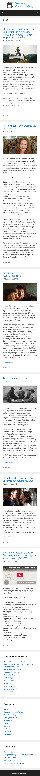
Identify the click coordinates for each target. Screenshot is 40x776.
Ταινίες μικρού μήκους (15, 377)
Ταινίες (6, 723)
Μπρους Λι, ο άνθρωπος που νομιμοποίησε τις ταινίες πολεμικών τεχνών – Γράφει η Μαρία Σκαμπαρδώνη (19, 33)
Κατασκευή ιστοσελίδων (13, 712)
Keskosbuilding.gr (10, 675)
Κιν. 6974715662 (10, 760)
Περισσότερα (8, 110)
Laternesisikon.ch (10, 689)
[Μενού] (20, 13)
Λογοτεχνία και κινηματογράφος (12, 274)
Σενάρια (7, 726)
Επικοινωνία (9, 734)
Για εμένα (7, 732)
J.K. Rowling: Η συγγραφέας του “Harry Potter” (19, 127)
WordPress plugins (11, 715)
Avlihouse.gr (8, 678)
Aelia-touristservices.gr (12, 669)
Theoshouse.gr (9, 692)
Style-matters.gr (10, 686)
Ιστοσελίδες (8, 720)
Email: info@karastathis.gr (14, 763)
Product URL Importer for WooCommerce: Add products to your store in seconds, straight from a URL (20, 664)
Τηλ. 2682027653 (10, 757)
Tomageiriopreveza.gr (12, 672)
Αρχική (6, 709)
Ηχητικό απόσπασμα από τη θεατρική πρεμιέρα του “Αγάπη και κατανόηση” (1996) (20, 555)
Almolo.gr (7, 683)
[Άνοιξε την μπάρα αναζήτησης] (37, 12)
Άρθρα (7, 115)
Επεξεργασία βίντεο (11, 718)
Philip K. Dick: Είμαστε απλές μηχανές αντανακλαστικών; (18, 479)
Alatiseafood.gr (10, 680)
